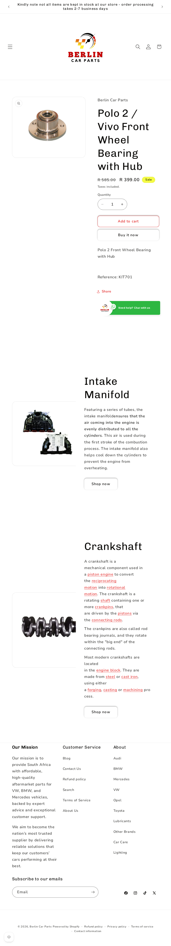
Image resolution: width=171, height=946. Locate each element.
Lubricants (122, 821)
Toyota (119, 810)
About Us (71, 810)
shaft (105, 600)
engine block (108, 670)
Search (68, 790)
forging (94, 689)
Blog (67, 758)
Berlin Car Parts (41, 926)
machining (133, 689)
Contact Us (72, 769)
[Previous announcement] (8, 6)
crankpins (104, 606)
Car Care (120, 842)
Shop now (101, 484)
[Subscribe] (93, 892)
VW (116, 790)
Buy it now (128, 235)
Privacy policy (116, 926)
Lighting (120, 852)
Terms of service (142, 926)
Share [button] (106, 291)
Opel (117, 800)
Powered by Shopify (66, 926)
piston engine (100, 574)
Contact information (87, 931)
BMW (118, 769)
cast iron (129, 676)
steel (110, 676)
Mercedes (121, 779)
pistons (125, 613)
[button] (10, 46)
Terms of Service (77, 800)
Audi (117, 758)
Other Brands (124, 831)
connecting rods (107, 619)
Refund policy (74, 779)
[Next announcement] (162, 6)
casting (110, 689)
